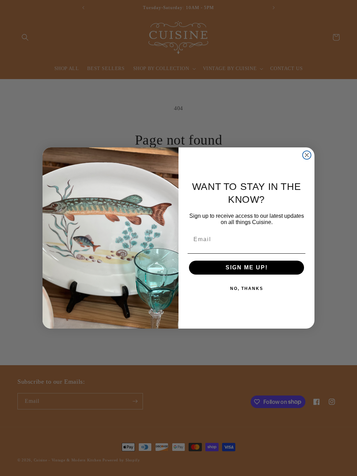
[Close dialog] (307, 155)
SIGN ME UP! (247, 267)
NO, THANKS (246, 288)
